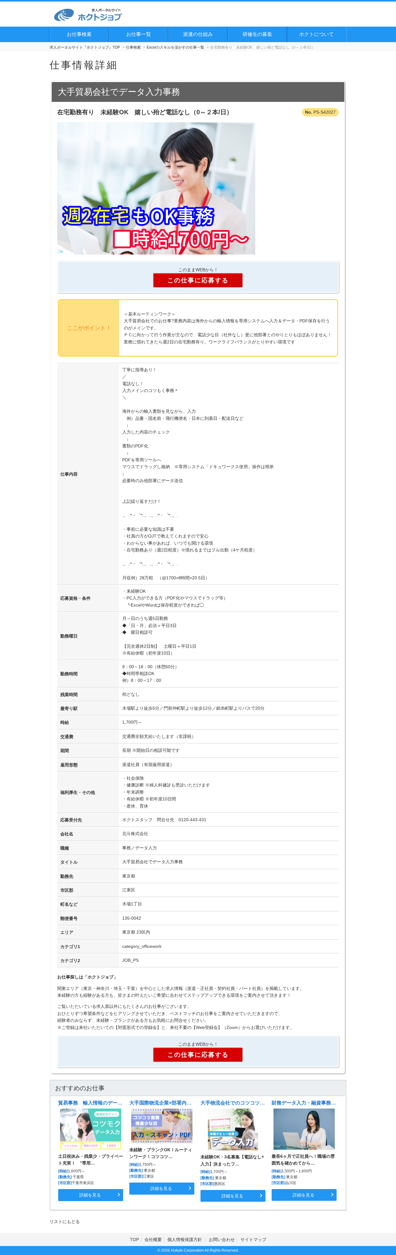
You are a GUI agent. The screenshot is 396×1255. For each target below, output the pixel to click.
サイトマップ (253, 1239)
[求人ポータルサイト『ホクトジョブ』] (88, 14)
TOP (134, 1239)
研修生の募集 (257, 34)
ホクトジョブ (101, 976)
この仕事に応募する (198, 280)
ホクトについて (316, 34)
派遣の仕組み (198, 34)
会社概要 (153, 1239)
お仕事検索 (79, 34)
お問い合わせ (222, 1239)
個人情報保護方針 (185, 1239)
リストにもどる (65, 1221)
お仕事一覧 (138, 34)
